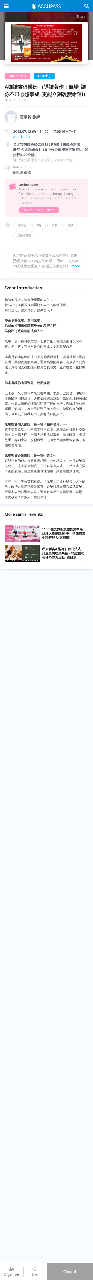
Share (81, 16)
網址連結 (20, 172)
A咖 (38, 225)
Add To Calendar (26, 136)
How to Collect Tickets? (39, 210)
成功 (71, 225)
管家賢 (21, 225)
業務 (55, 225)
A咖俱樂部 (24, 235)
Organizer (11, 1274)
